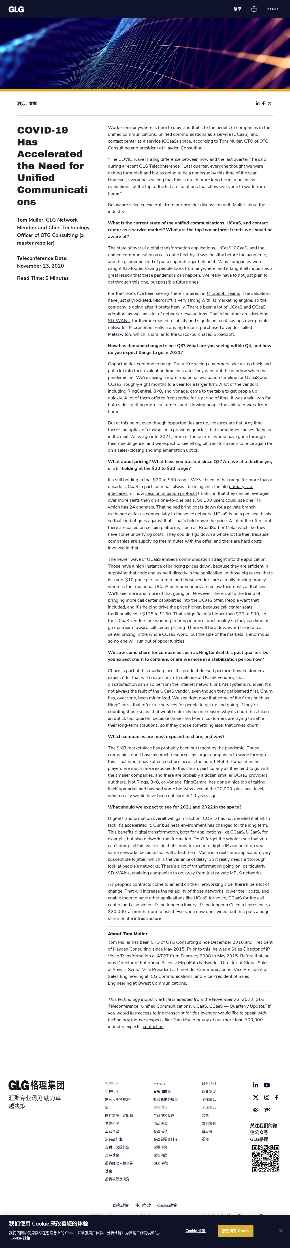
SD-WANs (119, 321)
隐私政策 (121, 1205)
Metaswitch (119, 334)
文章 (33, 103)
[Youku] (267, 1109)
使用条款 (143, 1205)
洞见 (21, 103)
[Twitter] (255, 1097)
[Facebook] (277, 1097)
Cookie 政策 (20, 1238)
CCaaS (240, 248)
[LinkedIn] (255, 1085)
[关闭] (281, 1230)
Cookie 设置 (195, 1230)
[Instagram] (267, 1097)
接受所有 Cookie (236, 1230)
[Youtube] (267, 1085)
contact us (153, 1027)
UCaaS (224, 248)
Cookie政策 (167, 1205)
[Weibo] (255, 1109)
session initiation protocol (171, 493)
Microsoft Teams (223, 293)
